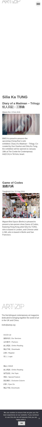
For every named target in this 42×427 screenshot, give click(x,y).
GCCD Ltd (7, 335)
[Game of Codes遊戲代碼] (21, 217)
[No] (39, 418)
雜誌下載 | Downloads (12, 388)
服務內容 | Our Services (12, 338)
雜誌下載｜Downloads (12, 349)
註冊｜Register (9, 353)
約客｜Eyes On (9, 384)
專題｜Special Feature (12, 377)
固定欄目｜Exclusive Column (14, 380)
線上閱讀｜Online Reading (13, 346)
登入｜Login (8, 356)
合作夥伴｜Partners (11, 342)
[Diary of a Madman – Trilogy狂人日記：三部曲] (21, 134)
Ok (21, 423)
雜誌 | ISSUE (8, 366)
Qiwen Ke (6, 112)
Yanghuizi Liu (8, 191)
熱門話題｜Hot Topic (11, 373)
